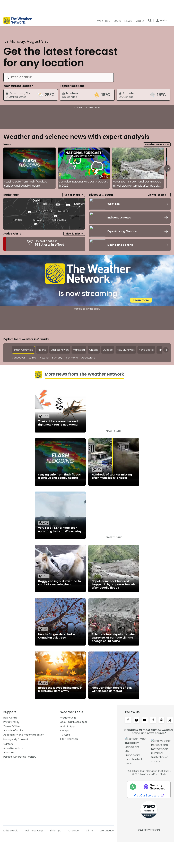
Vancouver (18, 357)
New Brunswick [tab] (126, 350)
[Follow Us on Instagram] (136, 720)
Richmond (72, 357)
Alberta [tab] (42, 350)
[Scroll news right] (167, 168)
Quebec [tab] (108, 350)
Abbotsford (88, 357)
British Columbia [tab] (23, 350)
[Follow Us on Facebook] (128, 720)
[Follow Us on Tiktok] (153, 720)
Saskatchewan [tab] (60, 350)
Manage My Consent (15, 739)
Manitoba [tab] (79, 350)
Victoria (44, 357)
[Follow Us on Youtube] (145, 720)
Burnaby (57, 357)
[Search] (150, 20)
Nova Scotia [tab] (146, 350)
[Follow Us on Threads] (161, 720)
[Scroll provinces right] (166, 350)
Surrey (32, 357)
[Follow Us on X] (170, 720)
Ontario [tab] (93, 350)
